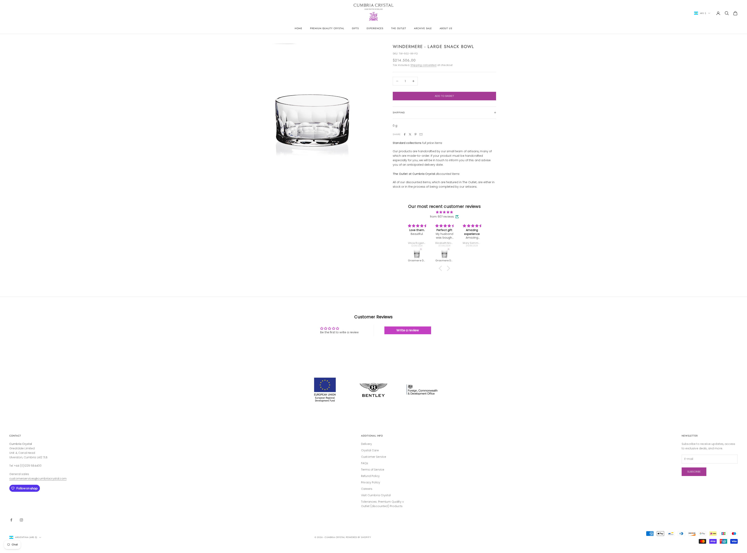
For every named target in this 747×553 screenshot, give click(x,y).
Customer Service (373, 457)
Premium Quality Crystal (327, 28)
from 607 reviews (442, 217)
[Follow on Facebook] (11, 520)
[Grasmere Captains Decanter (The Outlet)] (473, 253)
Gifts (355, 28)
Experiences (375, 28)
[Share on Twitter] (410, 134)
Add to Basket (444, 96)
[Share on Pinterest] (415, 134)
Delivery (366, 444)
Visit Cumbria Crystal (376, 495)
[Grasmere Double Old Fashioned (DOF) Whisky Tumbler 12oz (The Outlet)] (418, 253)
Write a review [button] (407, 330)
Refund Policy (370, 476)
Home (298, 28)
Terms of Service (372, 470)
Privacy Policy (370, 482)
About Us (446, 28)
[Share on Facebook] (404, 134)
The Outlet (398, 28)
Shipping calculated (423, 65)
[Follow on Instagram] (21, 520)
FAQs (364, 463)
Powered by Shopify (358, 537)
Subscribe (694, 471)
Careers (366, 489)
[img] (444, 212)
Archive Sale (423, 28)
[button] (441, 268)
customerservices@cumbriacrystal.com (38, 478)
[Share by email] (421, 134)
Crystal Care (370, 450)
